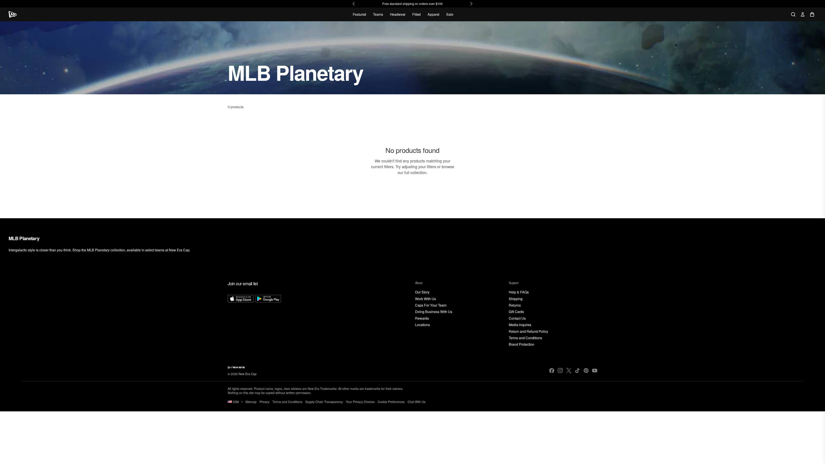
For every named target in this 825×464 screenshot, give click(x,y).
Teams (378, 14)
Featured (359, 14)
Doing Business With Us (433, 312)
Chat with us (416, 402)
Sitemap (251, 402)
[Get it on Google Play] (268, 321)
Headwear (398, 14)
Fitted (416, 14)
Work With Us (425, 299)
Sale (449, 14)
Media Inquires (520, 325)
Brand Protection (521, 344)
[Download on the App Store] (241, 321)
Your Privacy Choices (360, 402)
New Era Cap (247, 374)
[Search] (793, 14)
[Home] (13, 14)
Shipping (515, 299)
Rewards (422, 318)
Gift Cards (516, 312)
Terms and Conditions (525, 338)
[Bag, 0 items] (812, 14)
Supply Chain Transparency (324, 402)
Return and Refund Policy (528, 331)
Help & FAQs (519, 292)
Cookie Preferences (391, 402)
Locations (422, 325)
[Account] (802, 14)
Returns (515, 305)
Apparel (433, 14)
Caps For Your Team (430, 305)
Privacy (264, 402)
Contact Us (517, 318)
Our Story (422, 292)
